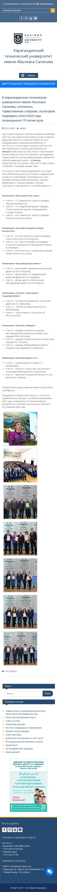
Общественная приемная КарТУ (21, 717)
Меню (31, 75)
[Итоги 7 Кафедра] (20, 612)
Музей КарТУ (12, 745)
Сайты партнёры (13, 734)
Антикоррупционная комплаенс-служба (24, 741)
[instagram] (26, 18)
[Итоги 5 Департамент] (20, 538)
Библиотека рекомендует (18, 731)
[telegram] (36, 18)
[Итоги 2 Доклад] (20, 428)
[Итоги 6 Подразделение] (20, 575)
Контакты (6, 843)
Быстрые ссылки (12, 10)
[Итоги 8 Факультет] (20, 648)
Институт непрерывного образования (24, 727)
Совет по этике (13, 720)
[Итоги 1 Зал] (20, 465)
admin (23, 128)
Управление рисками (15, 724)
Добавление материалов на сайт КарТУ (24, 738)
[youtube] (31, 18)
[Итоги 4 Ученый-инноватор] (20, 502)
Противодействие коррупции (19, 748)
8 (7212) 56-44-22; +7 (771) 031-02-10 (20, 4)
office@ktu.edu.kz (46, 4)
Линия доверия (13, 752)
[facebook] (22, 18)
